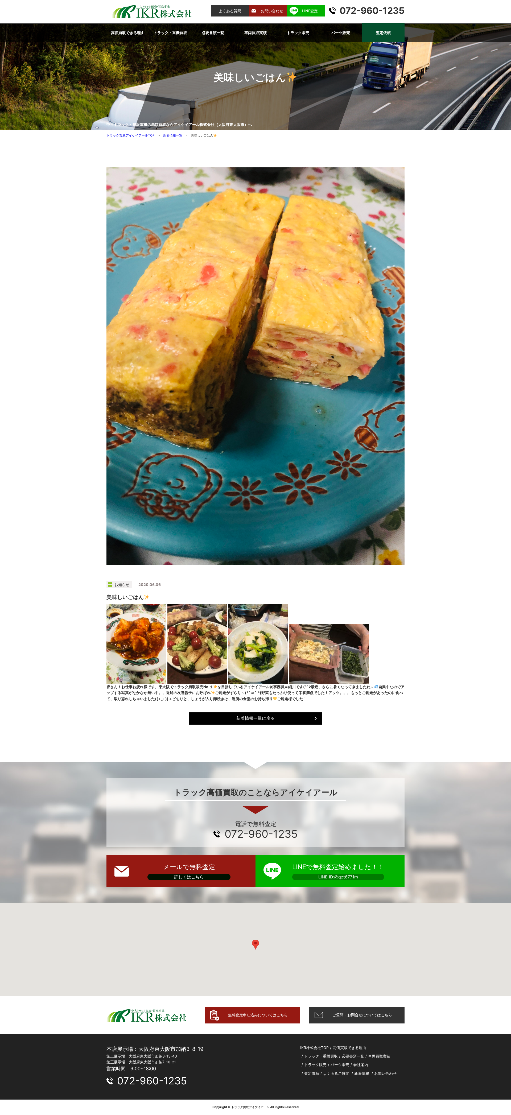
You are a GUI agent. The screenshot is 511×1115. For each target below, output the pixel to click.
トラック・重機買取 (170, 32)
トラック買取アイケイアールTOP (130, 135)
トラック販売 (298, 32)
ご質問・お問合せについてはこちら (362, 1015)
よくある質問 (230, 11)
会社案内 (360, 1064)
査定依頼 (383, 32)
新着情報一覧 (172, 135)
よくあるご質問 (336, 1073)
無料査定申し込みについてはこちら (258, 1015)
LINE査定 (310, 11)
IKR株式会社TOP (314, 1047)
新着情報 (361, 1073)
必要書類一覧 (213, 32)
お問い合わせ (272, 11)
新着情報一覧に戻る (255, 718)
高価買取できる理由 (128, 32)
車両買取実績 (255, 32)
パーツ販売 (340, 32)
